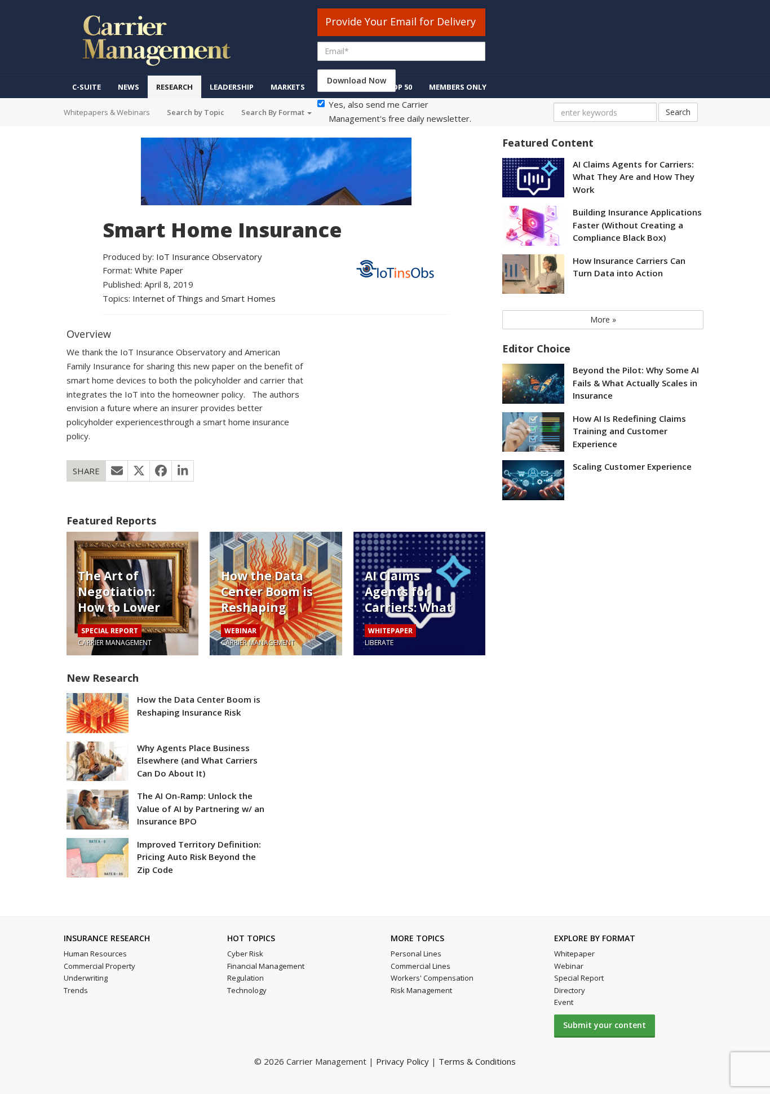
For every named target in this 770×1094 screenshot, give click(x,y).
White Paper (159, 270)
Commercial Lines (420, 966)
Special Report (579, 978)
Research (174, 87)
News (128, 87)
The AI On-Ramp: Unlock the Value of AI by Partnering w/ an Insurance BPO (200, 808)
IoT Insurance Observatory (209, 256)
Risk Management (421, 990)
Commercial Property (99, 966)
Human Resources (95, 954)
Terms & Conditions (477, 1061)
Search (678, 112)
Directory (569, 990)
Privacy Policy (402, 1061)
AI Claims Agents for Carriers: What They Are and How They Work (411, 607)
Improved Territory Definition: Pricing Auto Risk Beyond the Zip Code (199, 857)
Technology (247, 990)
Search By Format (273, 112)
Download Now (356, 80)
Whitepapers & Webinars (107, 112)
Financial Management (265, 966)
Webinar (568, 966)
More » (603, 319)
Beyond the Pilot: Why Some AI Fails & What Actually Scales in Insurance (636, 382)
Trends (76, 990)
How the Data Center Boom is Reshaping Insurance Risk (267, 599)
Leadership (232, 87)
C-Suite (86, 87)
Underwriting (86, 978)
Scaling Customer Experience (632, 466)
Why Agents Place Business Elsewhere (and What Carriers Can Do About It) (197, 760)
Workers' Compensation (432, 978)
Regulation (245, 978)
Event (563, 1002)
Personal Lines (416, 954)
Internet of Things (167, 298)
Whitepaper (574, 954)
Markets (288, 87)
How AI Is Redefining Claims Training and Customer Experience (629, 431)
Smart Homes (249, 298)
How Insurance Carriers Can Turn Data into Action (629, 267)
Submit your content (604, 1025)
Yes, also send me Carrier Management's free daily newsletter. (400, 111)
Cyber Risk (245, 954)
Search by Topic (195, 112)
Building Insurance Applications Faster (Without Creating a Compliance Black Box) (637, 224)
